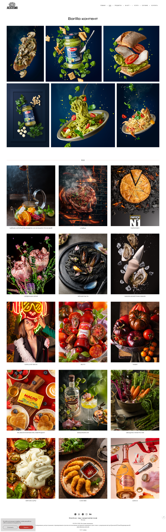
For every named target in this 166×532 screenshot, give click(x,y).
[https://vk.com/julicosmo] (75, 514)
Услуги (136, 5)
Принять (26, 527)
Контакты (154, 5)
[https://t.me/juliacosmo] (83, 514)
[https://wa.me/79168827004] (79, 514)
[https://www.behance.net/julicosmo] (90, 514)
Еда (110, 5)
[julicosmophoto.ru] (12, 5)
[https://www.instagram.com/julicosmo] (86, 514)
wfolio (85, 529)
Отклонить (10, 527)
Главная (102, 5)
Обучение (145, 5)
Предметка (118, 5)
